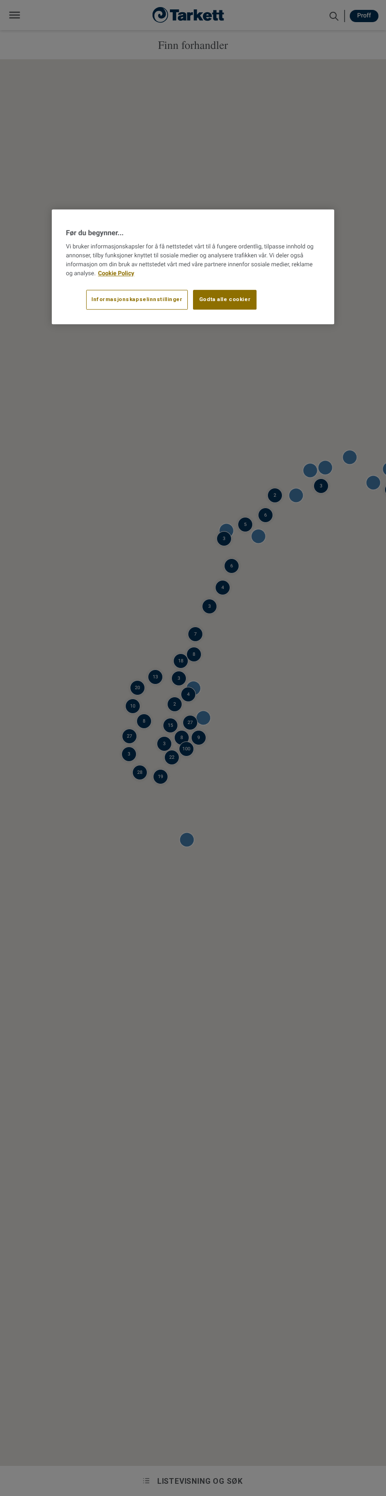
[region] (193, 266)
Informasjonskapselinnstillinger (137, 299)
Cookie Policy (116, 273)
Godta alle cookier (224, 299)
